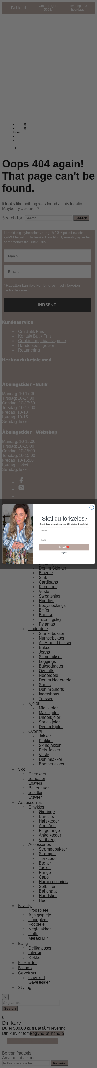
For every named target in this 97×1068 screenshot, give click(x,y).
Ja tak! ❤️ (64, 547)
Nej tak (64, 552)
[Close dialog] (91, 507)
